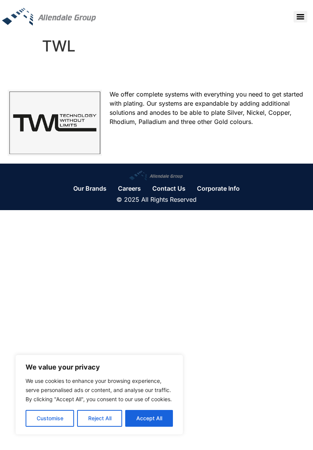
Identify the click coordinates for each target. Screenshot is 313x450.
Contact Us (169, 188)
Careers (129, 188)
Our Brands (89, 188)
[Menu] (300, 16)
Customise (50, 418)
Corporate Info (218, 188)
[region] (99, 395)
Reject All (99, 418)
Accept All (149, 418)
